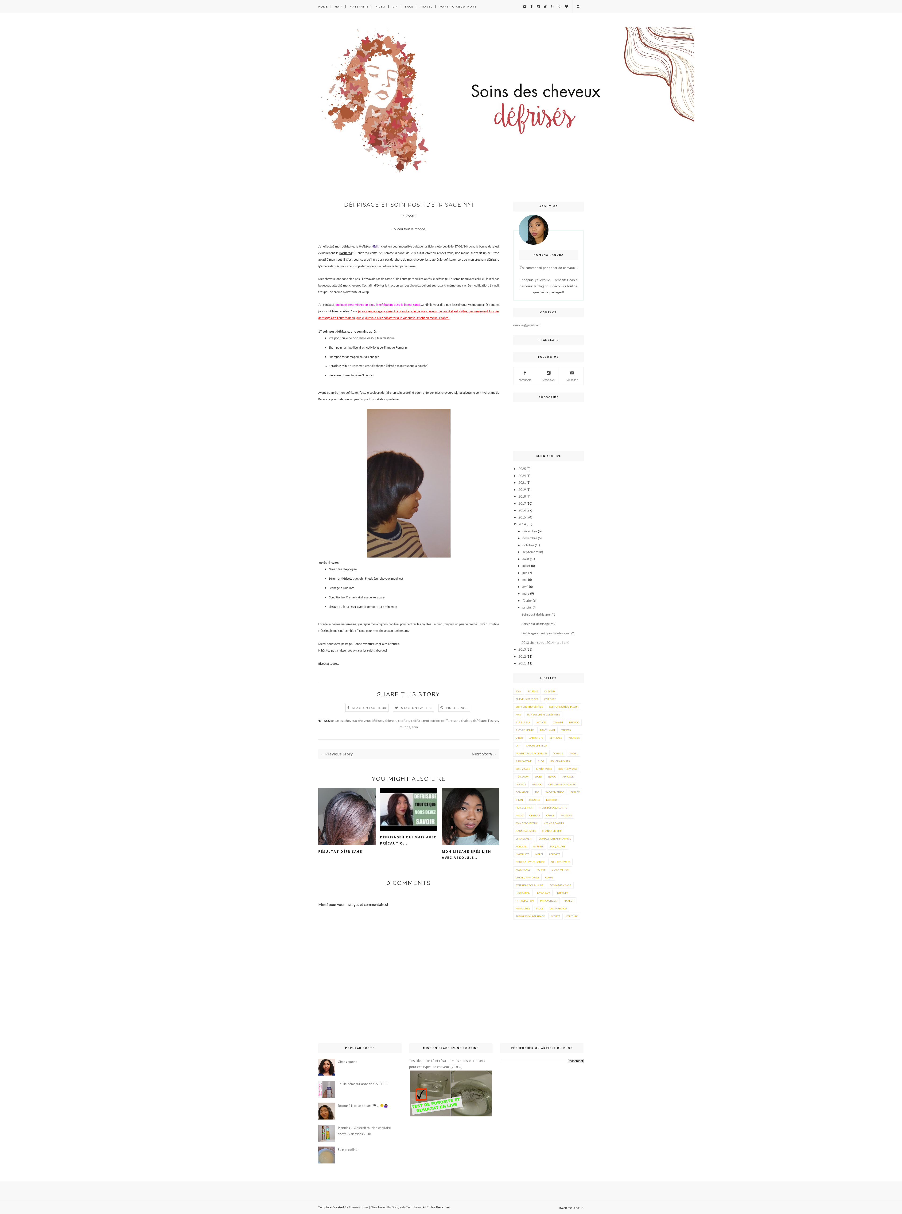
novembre (529, 538)
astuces (337, 721)
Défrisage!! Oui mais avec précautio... (408, 840)
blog (541, 761)
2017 (522, 503)
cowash (558, 722)
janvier (527, 607)
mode (539, 908)
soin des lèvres (560, 861)
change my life (552, 830)
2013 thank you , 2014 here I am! (545, 642)
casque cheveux (536, 745)
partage (521, 784)
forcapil (521, 846)
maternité (522, 854)
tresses (566, 730)
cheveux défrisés (370, 721)
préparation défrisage (530, 916)
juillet (526, 566)
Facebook (525, 380)
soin (415, 727)
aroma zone (524, 761)
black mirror (560, 869)
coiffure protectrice (425, 721)
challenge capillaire (561, 784)
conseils (534, 799)
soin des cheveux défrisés (543, 714)
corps (549, 877)
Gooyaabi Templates (406, 1207)
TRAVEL (426, 6)
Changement (347, 1062)
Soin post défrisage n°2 (538, 624)
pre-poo (537, 784)
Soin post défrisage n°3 (538, 614)
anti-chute (536, 737)
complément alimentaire (555, 838)
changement (524, 838)
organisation (558, 908)
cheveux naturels (527, 877)
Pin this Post (457, 708)
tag (537, 792)
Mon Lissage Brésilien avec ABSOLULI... (466, 854)
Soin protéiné (348, 1149)
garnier (538, 846)
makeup (569, 900)
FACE (409, 6)
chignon (391, 721)
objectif (534, 815)
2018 (522, 496)
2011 (522, 663)
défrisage (480, 721)
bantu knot (547, 730)
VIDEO (380, 6)
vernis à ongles (554, 823)
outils (550, 815)
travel (573, 753)
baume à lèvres (526, 830)
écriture (572, 916)
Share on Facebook (369, 708)
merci (539, 854)
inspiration (523, 893)
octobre (528, 545)
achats (541, 869)
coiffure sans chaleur (456, 721)
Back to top (570, 1208)
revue (552, 776)
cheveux (350, 721)
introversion (548, 900)
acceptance (523, 869)
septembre (530, 552)
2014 (522, 524)
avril (525, 587)
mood (519, 815)
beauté (575, 792)
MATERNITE (359, 6)
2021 (522, 482)
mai (524, 579)
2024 (522, 476)
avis (518, 714)
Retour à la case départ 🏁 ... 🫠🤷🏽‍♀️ (363, 1106)
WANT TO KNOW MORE (457, 6)
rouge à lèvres (560, 761)
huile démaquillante (553, 807)
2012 (522, 656)
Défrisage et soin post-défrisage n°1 (548, 633)
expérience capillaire (529, 885)
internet (562, 893)
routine (405, 727)
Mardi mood (544, 768)
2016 (522, 510)
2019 (522, 489)
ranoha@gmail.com (526, 325)
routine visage (567, 768)
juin (525, 573)
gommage (522, 792)
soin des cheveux (526, 823)
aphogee (568, 776)
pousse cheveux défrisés (531, 753)
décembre (529, 531)
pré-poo (574, 722)
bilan (519, 799)
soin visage (523, 768)
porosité (554, 854)
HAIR (339, 6)
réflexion (522, 776)
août (525, 559)
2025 (522, 469)
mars (525, 593)
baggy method (554, 792)
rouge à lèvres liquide (530, 861)
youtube (572, 380)
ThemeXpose (358, 1207)
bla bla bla (523, 722)
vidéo (519, 737)
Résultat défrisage (340, 851)
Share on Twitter (416, 708)
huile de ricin (524, 807)
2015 (522, 517)
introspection (525, 900)
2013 (522, 649)
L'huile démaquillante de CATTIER (363, 1084)
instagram (548, 380)
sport (538, 776)
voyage (558, 753)
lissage (493, 721)
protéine (566, 815)
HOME (323, 6)
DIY (395, 6)
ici (354, 266)
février (527, 600)
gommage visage (560, 885)
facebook (552, 799)
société (555, 916)
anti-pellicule (525, 730)
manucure (523, 908)
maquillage (557, 846)
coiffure (403, 721)
